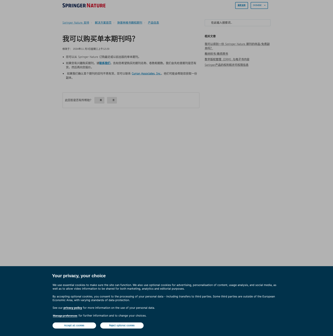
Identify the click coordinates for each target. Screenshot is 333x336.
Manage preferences (65, 315)
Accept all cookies (74, 325)
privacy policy (72, 307)
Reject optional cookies (122, 325)
